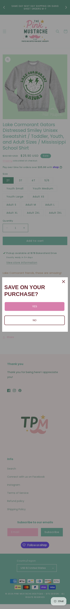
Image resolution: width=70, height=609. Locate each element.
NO (34, 320)
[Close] (63, 281)
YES (34, 306)
